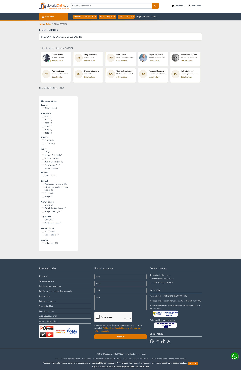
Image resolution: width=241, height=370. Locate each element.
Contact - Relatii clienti (48, 321)
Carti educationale (53, 223)
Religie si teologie (53, 212)
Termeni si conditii (46, 281)
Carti (49, 220)
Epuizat (49, 231)
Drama (49, 205)
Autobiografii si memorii (56, 184)
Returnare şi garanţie (47, 301)
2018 (48, 130)
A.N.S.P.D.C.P (186, 301)
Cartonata (50, 144)
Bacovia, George (53, 168)
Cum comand (44, 296)
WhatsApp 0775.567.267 (163, 279)
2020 (48, 123)
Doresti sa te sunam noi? (163, 283)
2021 (48, 120)
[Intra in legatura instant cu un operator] (234, 356)
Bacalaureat (51, 108)
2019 (48, 126)
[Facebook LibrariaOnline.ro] (152, 342)
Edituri (48, 24)
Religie (49, 197)
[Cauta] (155, 6)
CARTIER (51, 176)
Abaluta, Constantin (54, 155)
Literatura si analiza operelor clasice (56, 188)
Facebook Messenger (161, 275)
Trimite (120, 336)
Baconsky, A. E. (52, 165)
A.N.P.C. (198, 306)
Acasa (41, 24)
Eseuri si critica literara (55, 208)
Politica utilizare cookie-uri (50, 286)
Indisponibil (52, 235)
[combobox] (111, 6)
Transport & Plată (46, 306)
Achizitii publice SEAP (48, 316)
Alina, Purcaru (51, 159)
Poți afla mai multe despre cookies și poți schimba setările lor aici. (120, 366)
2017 (48, 133)
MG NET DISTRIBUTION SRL (175, 296)
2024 (48, 116)
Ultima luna (51, 243)
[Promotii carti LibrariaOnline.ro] (157, 342)
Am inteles (193, 363)
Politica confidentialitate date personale (55, 291)
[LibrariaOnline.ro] (54, 6)
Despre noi (43, 276)
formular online (169, 320)
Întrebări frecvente (46, 311)
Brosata (49, 140)
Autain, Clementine (54, 162)
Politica (49, 193)
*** (47, 152)
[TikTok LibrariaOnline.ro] (163, 342)
